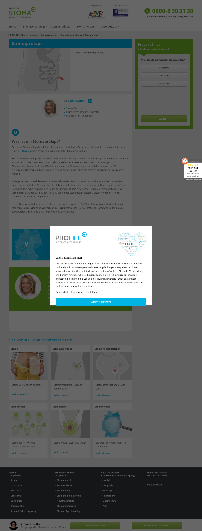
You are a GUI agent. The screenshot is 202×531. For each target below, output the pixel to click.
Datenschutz (62, 292)
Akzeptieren (101, 302)
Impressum (77, 292)
